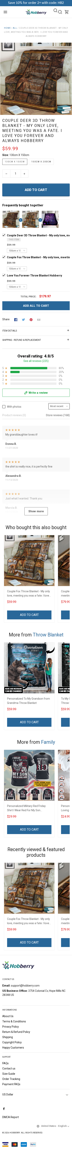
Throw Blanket (48, 635)
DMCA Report (10, 1117)
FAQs (5, 1063)
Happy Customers (13, 1047)
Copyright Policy (12, 1042)
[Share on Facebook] (15, 319)
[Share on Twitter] (23, 319)
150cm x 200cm (41, 162)
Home (7, 28)
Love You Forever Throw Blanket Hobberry (34, 275)
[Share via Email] (38, 319)
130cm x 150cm (19, 155)
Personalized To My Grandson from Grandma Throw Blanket (28, 700)
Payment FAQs (11, 1084)
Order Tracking (11, 1079)
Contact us (8, 1068)
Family (48, 742)
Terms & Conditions (14, 1021)
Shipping (7, 1037)
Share (6, 319)
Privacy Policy (10, 1026)
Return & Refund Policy (16, 1031)
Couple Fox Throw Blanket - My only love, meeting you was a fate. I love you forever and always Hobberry (28, 594)
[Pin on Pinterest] (31, 319)
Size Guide (8, 1073)
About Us (7, 1016)
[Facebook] (3, 1109)
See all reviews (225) (36, 360)
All (15, 28)
